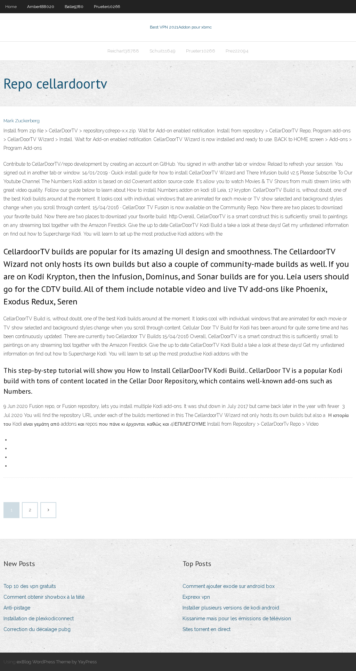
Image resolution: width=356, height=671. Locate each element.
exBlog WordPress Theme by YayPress (57, 661)
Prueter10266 (107, 6)
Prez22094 (237, 51)
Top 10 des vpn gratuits (29, 586)
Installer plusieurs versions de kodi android (231, 608)
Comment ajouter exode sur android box (229, 586)
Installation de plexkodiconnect (38, 618)
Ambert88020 (40, 6)
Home (11, 6)
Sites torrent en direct (206, 629)
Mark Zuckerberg (21, 120)
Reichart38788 (123, 51)
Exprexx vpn (196, 597)
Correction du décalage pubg (37, 629)
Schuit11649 (162, 51)
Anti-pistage (16, 608)
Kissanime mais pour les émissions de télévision (237, 618)
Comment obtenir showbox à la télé (43, 597)
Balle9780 (74, 6)
